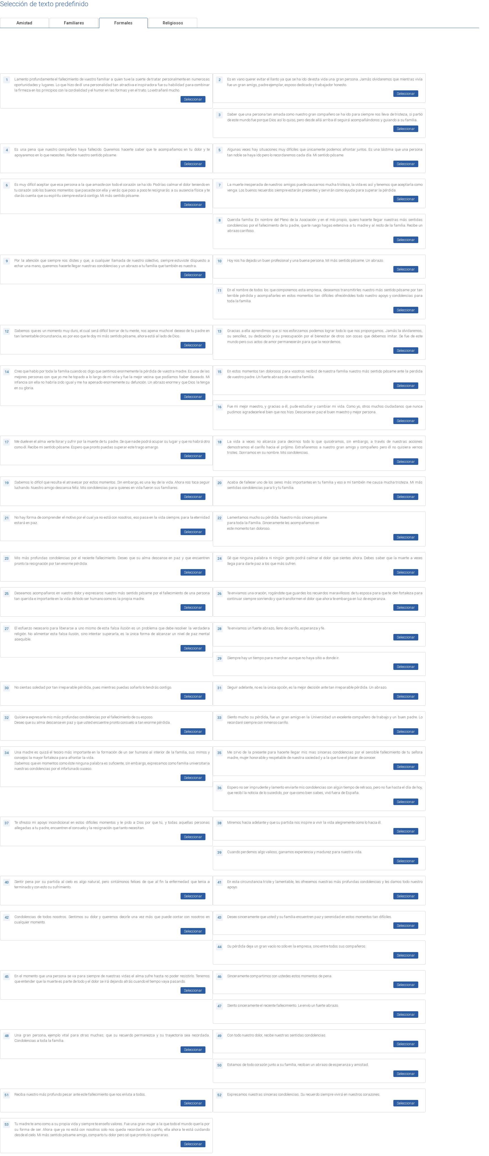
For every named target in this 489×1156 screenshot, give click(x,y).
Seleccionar (193, 99)
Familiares (74, 23)
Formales (123, 23)
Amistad (24, 23)
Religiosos (173, 23)
